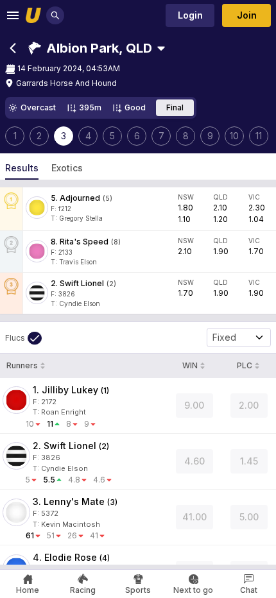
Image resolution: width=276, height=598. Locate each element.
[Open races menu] (161, 48)
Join (247, 15)
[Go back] (13, 48)
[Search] (55, 15)
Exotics (67, 167)
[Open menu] (13, 15)
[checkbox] (23, 338)
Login (190, 15)
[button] (90, 48)
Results (22, 167)
